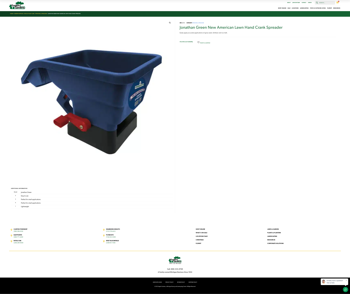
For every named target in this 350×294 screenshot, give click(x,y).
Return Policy (181, 282)
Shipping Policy (193, 282)
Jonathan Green (26, 192)
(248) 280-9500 (18, 243)
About (289, 2)
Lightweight (25, 207)
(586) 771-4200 (18, 237)
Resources (271, 240)
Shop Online (200, 229)
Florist (198, 243)
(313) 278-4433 (110, 231)
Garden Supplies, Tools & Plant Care (24, 13)
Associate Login (157, 282)
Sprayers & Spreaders (41, 13)
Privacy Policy (169, 282)
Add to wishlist (205, 43)
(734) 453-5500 (111, 237)
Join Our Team (296, 2)
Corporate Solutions (275, 243)
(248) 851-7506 (110, 243)
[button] (170, 22)
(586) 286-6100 (18, 231)
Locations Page (202, 236)
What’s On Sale (201, 233)
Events (310, 2)
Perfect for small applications (31, 199)
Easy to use (24, 196)
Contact (304, 2)
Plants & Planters (274, 233)
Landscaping (272, 236)
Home (11, 13)
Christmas (200, 240)
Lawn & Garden (273, 229)
